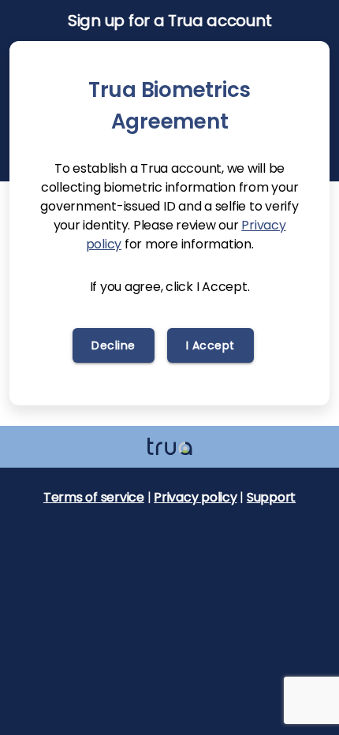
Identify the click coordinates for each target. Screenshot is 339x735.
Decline (113, 345)
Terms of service (93, 497)
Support (271, 497)
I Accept (210, 345)
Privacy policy (195, 497)
